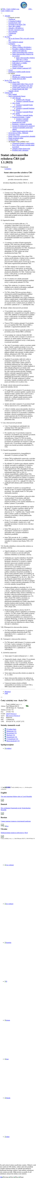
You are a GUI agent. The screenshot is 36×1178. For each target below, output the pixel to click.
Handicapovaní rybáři (18, 122)
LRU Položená (16, 106)
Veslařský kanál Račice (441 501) (22, 85)
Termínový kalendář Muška (24, 115)
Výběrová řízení (13, 140)
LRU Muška (16, 113)
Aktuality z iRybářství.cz (15, 28)
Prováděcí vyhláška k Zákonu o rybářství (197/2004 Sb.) (21, 50)
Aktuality (7, 16)
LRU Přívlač (16, 110)
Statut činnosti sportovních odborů (22, 131)
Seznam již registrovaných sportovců (23, 126)
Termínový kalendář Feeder (24, 105)
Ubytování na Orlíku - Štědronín (18, 133)
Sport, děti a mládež (14, 26)
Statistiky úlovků (13, 91)
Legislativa (11, 44)
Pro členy (7, 37)
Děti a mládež (12, 94)
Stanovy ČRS (16, 45)
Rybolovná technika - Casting (21, 117)
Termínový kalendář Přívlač (24, 112)
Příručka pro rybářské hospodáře (22, 77)
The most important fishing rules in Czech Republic (16, 796)
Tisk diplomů (16, 75)
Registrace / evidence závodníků (22, 124)
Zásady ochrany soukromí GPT (21, 68)
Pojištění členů (16, 65)
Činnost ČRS (9, 92)
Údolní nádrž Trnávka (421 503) (22, 87)
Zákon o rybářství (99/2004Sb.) (21, 47)
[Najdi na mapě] (27, 706)
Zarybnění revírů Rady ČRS (17, 24)
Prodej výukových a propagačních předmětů (21, 136)
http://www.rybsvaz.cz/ (13, 715)
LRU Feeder (16, 103)
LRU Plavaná (16, 98)
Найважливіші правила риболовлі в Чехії (14, 833)
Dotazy (10, 70)
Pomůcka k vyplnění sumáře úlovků (19, 72)
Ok (1, 1177)
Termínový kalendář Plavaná (25, 101)
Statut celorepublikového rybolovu (22, 52)
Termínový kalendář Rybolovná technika (22, 119)
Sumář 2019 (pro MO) (19, 78)
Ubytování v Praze (14, 134)
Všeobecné (11, 19)
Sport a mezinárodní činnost (16, 96)
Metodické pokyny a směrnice (21, 61)
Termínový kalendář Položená (25, 108)
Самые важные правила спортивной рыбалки (16, 821)
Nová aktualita (12, 31)
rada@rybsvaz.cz (11, 714)
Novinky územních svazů (16, 30)
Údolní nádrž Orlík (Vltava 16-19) (22, 84)
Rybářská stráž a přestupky (20, 150)
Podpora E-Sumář (17, 66)
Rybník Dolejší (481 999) (20, 89)
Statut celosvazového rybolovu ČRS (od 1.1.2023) (25, 58)
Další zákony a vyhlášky (19, 63)
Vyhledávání (12, 33)
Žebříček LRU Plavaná (23, 99)
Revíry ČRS (8, 80)
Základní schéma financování (21, 148)
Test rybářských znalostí (15, 42)
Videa (10, 35)
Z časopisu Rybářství (14, 21)
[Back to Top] (1, 697)
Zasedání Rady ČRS (14, 23)
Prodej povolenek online (15, 138)
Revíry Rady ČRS (14, 82)
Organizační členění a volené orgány (23, 143)
